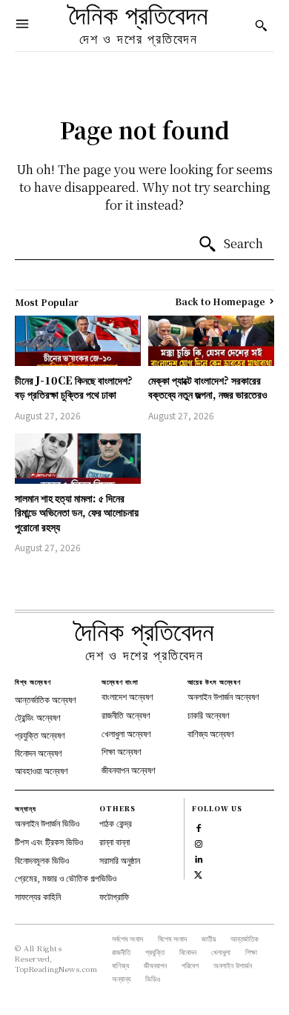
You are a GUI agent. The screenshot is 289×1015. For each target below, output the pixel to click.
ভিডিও (107, 877)
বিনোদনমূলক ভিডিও (42, 859)
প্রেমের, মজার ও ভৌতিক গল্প (57, 877)
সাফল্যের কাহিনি (38, 896)
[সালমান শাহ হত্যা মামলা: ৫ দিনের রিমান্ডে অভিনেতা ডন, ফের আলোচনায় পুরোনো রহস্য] (78, 458)
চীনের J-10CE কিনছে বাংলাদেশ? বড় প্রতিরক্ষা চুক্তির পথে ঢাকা (74, 387)
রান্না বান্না (114, 841)
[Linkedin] (198, 857)
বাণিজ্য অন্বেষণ (210, 733)
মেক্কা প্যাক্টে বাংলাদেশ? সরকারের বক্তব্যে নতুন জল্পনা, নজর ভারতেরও (208, 387)
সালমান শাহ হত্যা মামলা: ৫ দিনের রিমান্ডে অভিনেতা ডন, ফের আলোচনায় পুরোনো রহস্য (77, 512)
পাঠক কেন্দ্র (115, 822)
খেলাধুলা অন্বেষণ (126, 733)
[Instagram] (198, 842)
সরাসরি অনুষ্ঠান (119, 859)
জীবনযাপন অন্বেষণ (129, 769)
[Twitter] (198, 873)
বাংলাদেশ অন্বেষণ (127, 696)
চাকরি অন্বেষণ (208, 714)
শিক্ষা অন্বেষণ (122, 751)
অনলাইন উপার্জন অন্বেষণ (223, 696)
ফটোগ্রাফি (114, 896)
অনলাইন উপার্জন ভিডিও (47, 822)
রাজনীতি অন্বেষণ (126, 714)
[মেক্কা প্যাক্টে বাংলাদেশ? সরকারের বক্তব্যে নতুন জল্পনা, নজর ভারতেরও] (211, 341)
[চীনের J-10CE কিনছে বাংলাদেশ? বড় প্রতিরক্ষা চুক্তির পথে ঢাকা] (78, 341)
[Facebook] (198, 826)
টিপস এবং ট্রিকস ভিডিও (49, 841)
